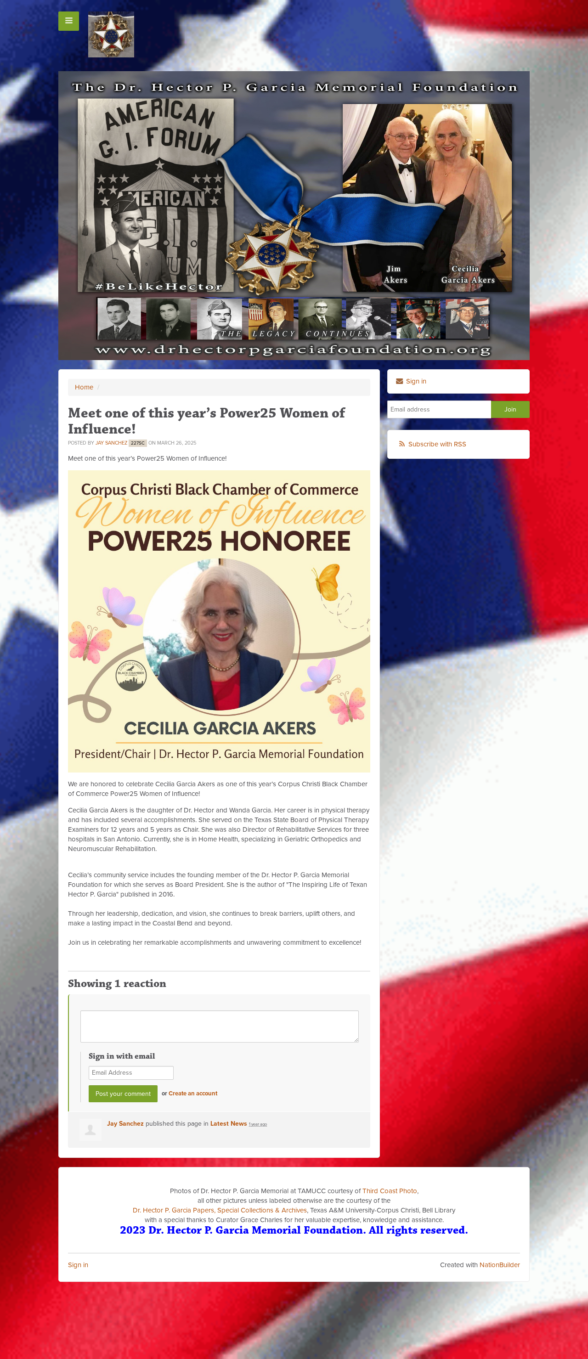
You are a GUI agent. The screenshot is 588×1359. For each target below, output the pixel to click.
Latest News (228, 1124)
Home (84, 387)
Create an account (193, 1093)
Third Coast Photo (389, 1191)
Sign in (78, 1265)
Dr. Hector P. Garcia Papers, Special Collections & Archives (220, 1210)
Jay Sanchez (111, 443)
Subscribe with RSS (437, 444)
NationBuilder (500, 1265)
